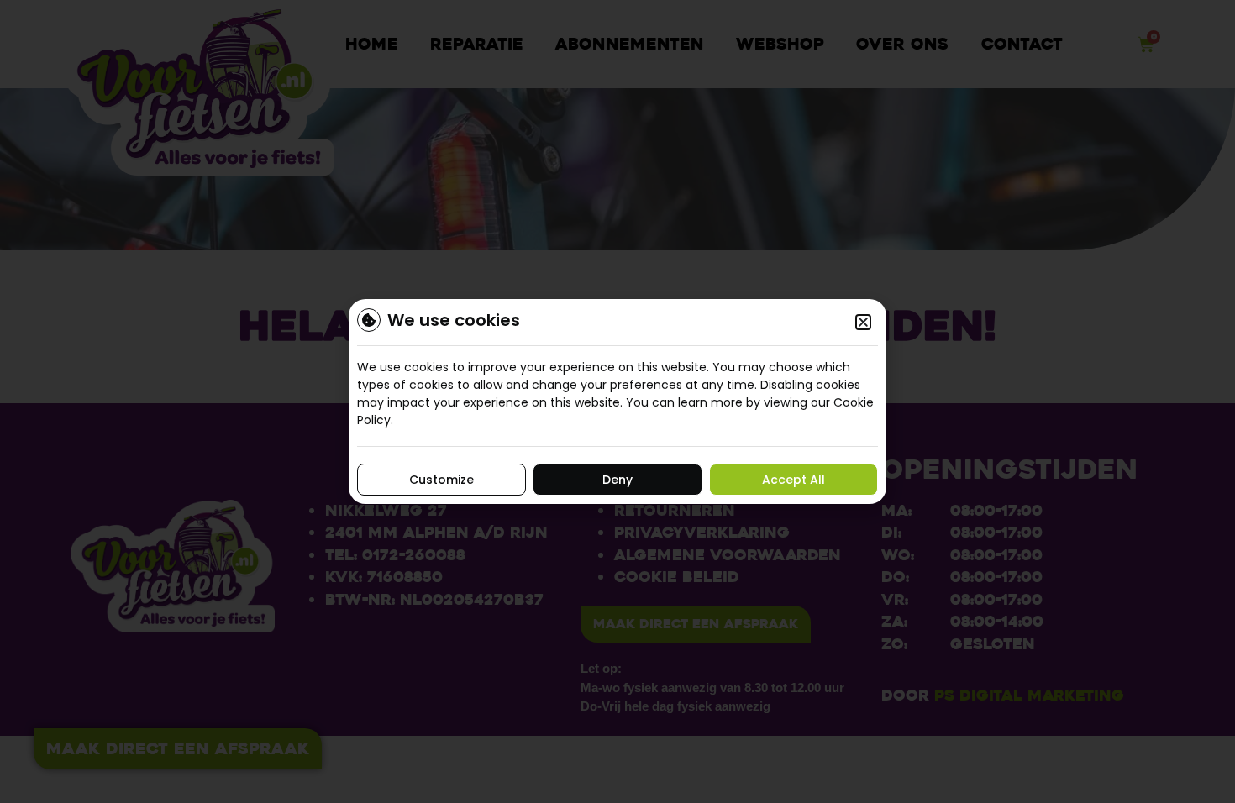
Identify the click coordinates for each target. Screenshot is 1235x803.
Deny (617, 479)
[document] (617, 401)
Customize (441, 479)
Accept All (793, 479)
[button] (863, 322)
